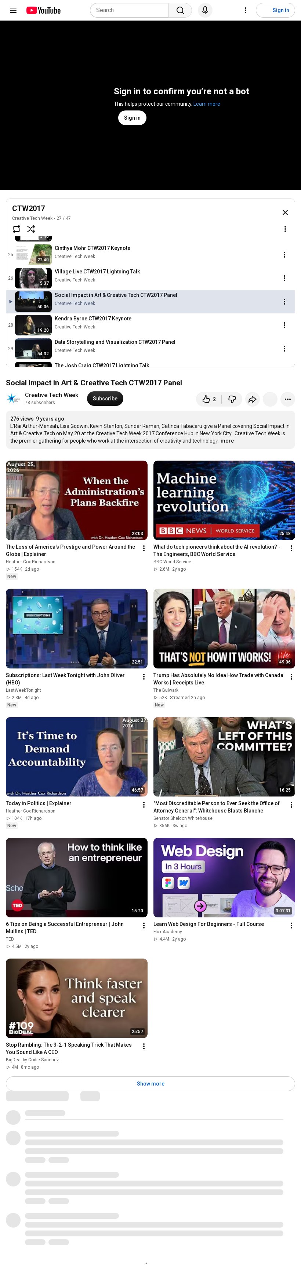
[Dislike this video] (232, 399)
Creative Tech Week (32, 218)
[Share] (252, 399)
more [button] (227, 441)
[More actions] (287, 399)
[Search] (180, 10)
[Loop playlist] (16, 229)
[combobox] (131, 10)
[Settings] (245, 10)
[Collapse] (285, 212)
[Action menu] (285, 229)
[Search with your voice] (205, 10)
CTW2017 (28, 208)
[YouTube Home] (43, 10)
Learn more (206, 104)
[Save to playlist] (270, 399)
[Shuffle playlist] (31, 229)
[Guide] (13, 10)
